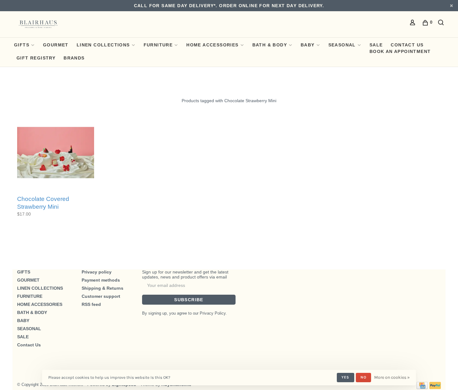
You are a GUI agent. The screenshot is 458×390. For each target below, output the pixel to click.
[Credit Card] (422, 387)
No (363, 377)
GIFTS (21, 44)
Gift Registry (36, 57)
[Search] (442, 23)
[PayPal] (435, 387)
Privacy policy (97, 271)
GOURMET (56, 44)
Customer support (101, 296)
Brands (74, 57)
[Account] (413, 23)
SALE (376, 44)
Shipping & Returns (102, 288)
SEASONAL (342, 44)
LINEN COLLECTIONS (103, 44)
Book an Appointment (400, 51)
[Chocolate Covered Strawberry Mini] (55, 153)
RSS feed (91, 304)
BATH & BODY (269, 44)
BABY (308, 44)
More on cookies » (392, 377)
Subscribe (188, 299)
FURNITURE (158, 44)
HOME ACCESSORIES (212, 44)
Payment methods (101, 280)
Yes (345, 377)
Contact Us (407, 44)
